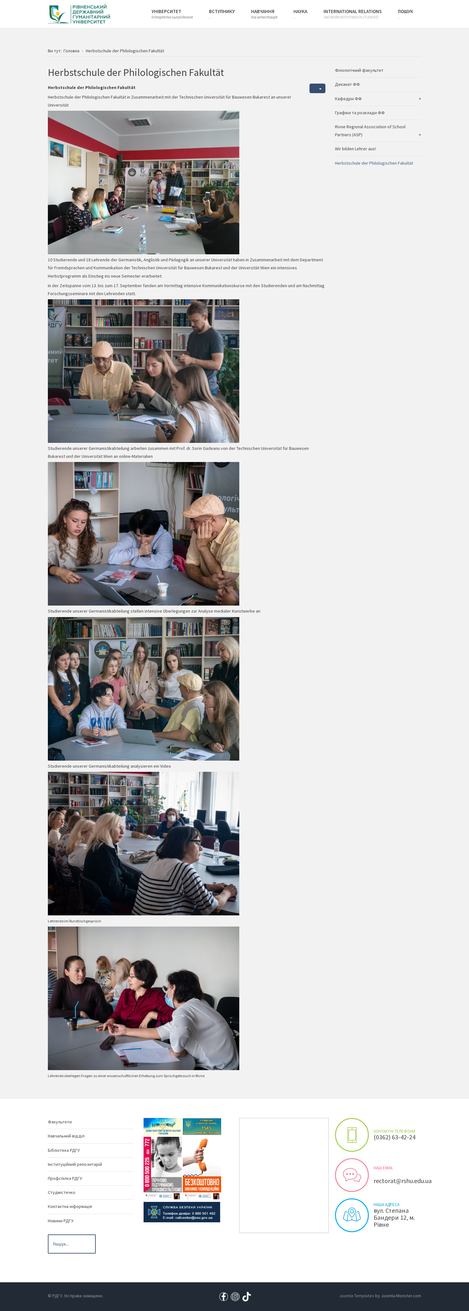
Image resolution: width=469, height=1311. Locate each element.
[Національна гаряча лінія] (202, 1168)
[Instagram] (235, 1296)
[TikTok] (246, 1296)
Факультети (60, 1122)
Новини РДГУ (60, 1221)
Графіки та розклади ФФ (360, 112)
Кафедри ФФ (348, 98)
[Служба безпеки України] (182, 1212)
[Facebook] (223, 1296)
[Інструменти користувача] (317, 88)
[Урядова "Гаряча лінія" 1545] (202, 1126)
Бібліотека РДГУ (64, 1150)
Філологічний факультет (359, 70)
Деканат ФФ (347, 84)
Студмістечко (61, 1192)
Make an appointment (352, 1135)
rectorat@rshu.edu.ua (403, 1181)
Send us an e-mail (352, 1175)
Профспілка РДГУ (65, 1178)
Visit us (352, 1215)
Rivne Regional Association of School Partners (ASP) (370, 131)
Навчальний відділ (66, 1136)
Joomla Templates (356, 1296)
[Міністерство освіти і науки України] (163, 1126)
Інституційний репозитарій (75, 1164)
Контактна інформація (70, 1206)
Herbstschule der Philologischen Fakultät (374, 163)
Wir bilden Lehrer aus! (355, 149)
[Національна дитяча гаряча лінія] (163, 1168)
